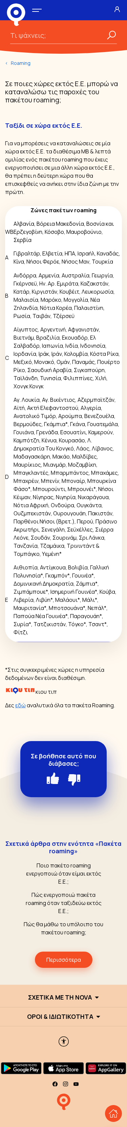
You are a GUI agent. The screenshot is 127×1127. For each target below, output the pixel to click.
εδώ (20, 705)
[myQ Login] (117, 9)
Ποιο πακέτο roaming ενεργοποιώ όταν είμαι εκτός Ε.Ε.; (63, 873)
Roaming (20, 63)
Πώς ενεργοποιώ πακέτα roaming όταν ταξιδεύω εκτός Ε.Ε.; (64, 903)
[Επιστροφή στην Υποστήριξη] (113, 1113)
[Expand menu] (37, 10)
